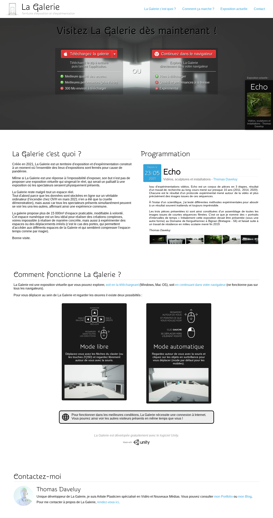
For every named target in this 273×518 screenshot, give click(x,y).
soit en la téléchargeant (122, 284)
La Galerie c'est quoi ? (160, 9)
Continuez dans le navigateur (187, 54)
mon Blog (245, 496)
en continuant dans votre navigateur (200, 284)
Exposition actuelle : (258, 84)
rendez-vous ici (108, 502)
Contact (259, 9)
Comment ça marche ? (198, 9)
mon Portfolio (223, 496)
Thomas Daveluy (263, 125)
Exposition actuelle (233, 9)
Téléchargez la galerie (89, 54)
